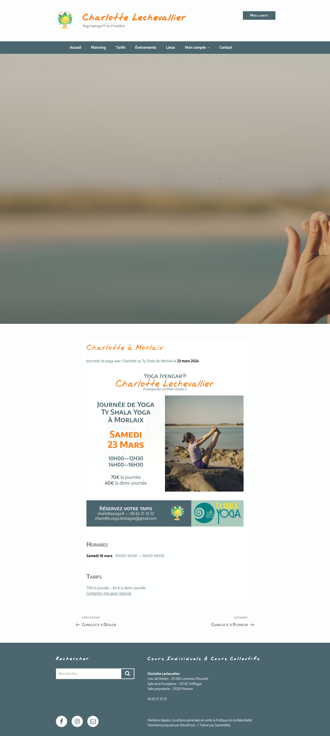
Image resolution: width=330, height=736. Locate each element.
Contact (225, 47)
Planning (98, 47)
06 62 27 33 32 (157, 699)
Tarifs (120, 47)
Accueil (75, 47)
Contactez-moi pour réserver (109, 593)
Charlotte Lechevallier (134, 18)
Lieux (170, 47)
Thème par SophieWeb (214, 725)
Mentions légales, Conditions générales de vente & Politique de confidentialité (199, 720)
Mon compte (259, 15)
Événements (145, 47)
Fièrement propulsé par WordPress (171, 725)
